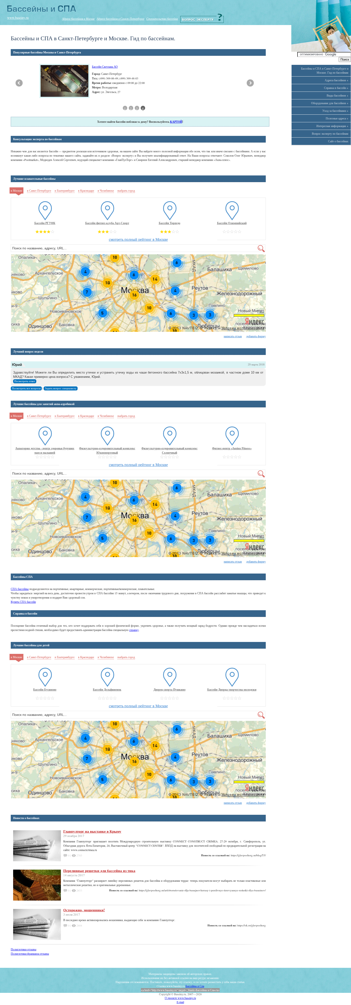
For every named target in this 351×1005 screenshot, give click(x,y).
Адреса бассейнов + (336, 80)
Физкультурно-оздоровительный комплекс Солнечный (169, 450)
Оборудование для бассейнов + (329, 103)
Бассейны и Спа (195, 986)
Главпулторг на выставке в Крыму (92, 831)
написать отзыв (233, 336)
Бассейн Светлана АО (105, 66)
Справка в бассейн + (336, 88)
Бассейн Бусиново (44, 689)
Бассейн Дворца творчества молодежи (231, 689)
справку (134, 630)
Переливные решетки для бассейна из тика (99, 870)
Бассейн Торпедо (169, 223)
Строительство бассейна (162, 19)
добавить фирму (256, 336)
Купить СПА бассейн (23, 602)
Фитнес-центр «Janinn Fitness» (232, 448)
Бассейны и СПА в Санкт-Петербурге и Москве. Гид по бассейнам (324, 70)
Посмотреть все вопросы (26, 388)
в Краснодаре (86, 190)
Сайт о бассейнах (338, 141)
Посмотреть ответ (24, 381)
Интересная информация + (332, 126)
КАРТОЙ (176, 122)
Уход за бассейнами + (335, 111)
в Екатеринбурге (64, 190)
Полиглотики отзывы (23, 949)
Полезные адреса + (337, 118)
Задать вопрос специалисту (60, 388)
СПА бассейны (20, 589)
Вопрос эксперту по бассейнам (330, 133)
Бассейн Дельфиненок (107, 689)
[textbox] (138, 248)
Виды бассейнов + (337, 95)
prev (19, 83)
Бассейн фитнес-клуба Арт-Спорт (107, 223)
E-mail (180, 1002)
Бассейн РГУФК (44, 223)
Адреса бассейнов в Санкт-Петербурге (120, 19)
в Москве (16, 190)
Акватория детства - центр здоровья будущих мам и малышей (44, 450)
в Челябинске (106, 190)
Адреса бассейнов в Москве (78, 19)
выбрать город (126, 190)
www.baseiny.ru (18, 17)
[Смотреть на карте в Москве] (138, 293)
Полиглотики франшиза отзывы (30, 953)
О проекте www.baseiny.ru (180, 998)
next (250, 83)
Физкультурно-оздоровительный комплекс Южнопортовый (107, 450)
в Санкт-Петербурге (39, 190)
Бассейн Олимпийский (232, 223)
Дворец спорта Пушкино (170, 689)
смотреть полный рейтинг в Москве (138, 239)
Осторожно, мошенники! (84, 910)
